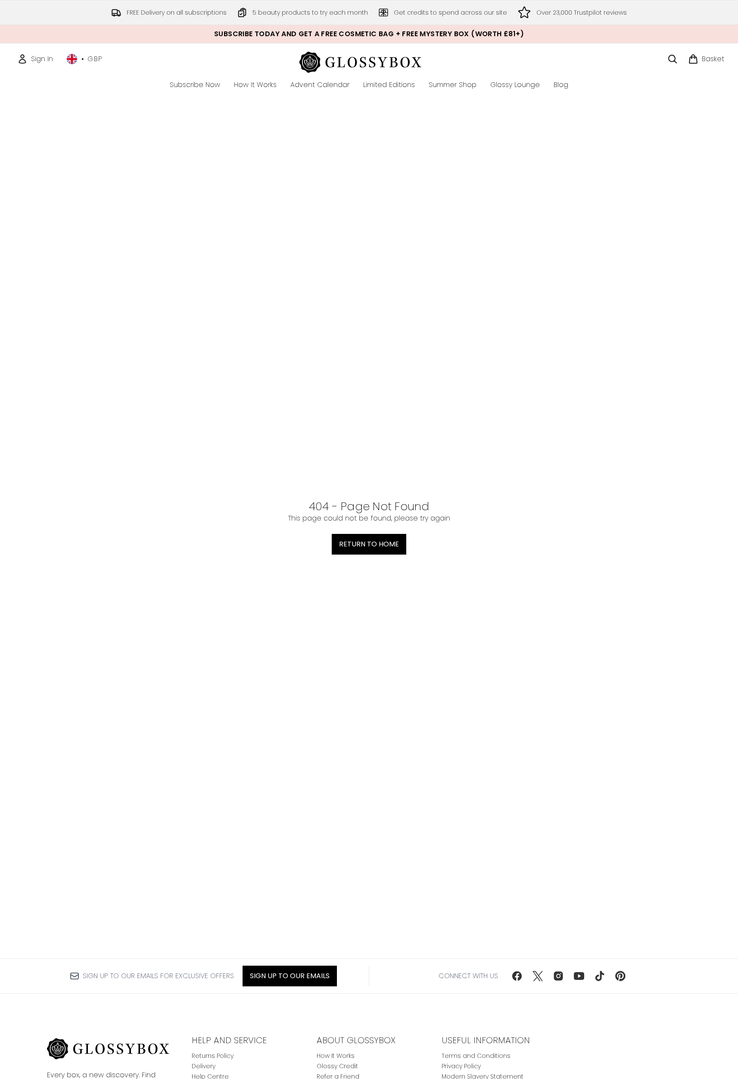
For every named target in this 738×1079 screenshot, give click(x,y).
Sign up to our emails (290, 976)
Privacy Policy (461, 1066)
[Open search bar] (672, 59)
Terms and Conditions (476, 1055)
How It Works (336, 1055)
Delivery (203, 1066)
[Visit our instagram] (558, 976)
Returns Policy (213, 1055)
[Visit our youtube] (579, 976)
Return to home (369, 544)
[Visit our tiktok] (599, 976)
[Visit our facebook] (517, 976)
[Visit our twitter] (537, 976)
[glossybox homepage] (369, 61)
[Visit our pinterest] (620, 976)
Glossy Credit (337, 1066)
